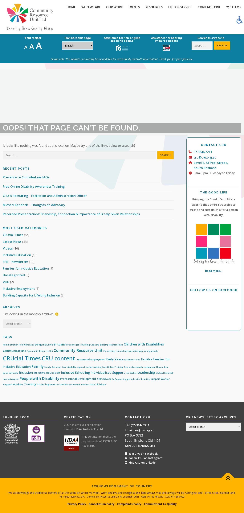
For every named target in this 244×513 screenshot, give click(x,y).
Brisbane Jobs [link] (73, 344)
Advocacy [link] (29, 344)
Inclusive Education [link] (17, 255)
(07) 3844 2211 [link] (140, 425)
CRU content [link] (58, 358)
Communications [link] (14, 351)
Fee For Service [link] (180, 7)
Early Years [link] (114, 359)
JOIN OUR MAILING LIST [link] (140, 446)
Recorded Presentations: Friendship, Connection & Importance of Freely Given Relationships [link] (71, 214)
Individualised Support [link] (108, 372)
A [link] (25, 47)
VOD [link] (6, 282)
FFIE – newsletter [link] (15, 262)
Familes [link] (146, 359)
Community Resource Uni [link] (40, 351)
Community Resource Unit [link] (78, 350)
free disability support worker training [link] (82, 367)
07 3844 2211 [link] (202, 152)
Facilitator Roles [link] (132, 359)
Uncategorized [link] (14, 275)
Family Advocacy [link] (53, 367)
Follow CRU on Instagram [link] (145, 458)
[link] (239, 19)
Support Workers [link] (13, 384)
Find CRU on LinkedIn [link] (142, 462)
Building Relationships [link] (111, 344)
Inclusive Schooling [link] (75, 372)
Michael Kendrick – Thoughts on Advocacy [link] (34, 205)
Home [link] (71, 7)
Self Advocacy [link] (105, 379)
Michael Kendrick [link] (164, 373)
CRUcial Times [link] (13, 235)
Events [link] (134, 7)
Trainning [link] (43, 384)
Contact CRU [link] (209, 7)
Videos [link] (8, 248)
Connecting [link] (109, 351)
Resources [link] (154, 7)
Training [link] (30, 384)
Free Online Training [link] (112, 367)
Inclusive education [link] (47, 372)
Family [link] (37, 366)
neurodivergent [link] (11, 379)
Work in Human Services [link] (77, 384)
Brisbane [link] (60, 344)
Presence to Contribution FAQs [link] (26, 177)
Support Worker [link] (160, 379)
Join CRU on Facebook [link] (143, 453)
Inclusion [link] (26, 372)
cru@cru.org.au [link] (205, 157)
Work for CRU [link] (57, 384)
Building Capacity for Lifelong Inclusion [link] (31, 295)
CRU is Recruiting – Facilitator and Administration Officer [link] (45, 196)
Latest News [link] (12, 242)
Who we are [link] (90, 7)
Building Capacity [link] (90, 344)
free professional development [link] (140, 367)
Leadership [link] (146, 372)
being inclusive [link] (44, 344)
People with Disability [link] (39, 378)
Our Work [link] (114, 7)
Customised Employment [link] (90, 359)
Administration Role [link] (13, 344)
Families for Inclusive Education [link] (26, 268)
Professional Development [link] (78, 379)
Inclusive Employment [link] (19, 289)
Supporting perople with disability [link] (132, 379)
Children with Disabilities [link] (144, 344)
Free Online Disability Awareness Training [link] (34, 186)
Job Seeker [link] (131, 373)
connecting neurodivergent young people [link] (137, 351)
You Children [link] (98, 384)
